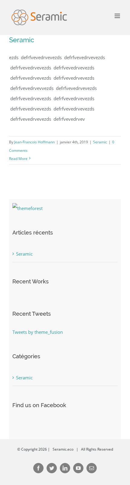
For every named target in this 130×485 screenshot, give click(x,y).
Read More (18, 158)
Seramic (21, 40)
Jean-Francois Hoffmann (34, 142)
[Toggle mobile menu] (118, 16)
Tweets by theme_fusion (37, 332)
